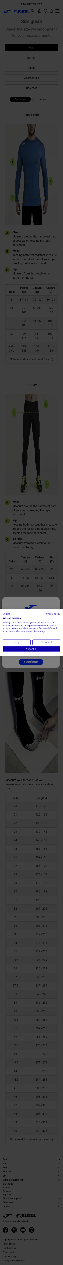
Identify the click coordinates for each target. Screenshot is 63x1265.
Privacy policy (52, 613)
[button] (8, 614)
